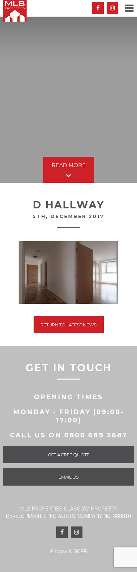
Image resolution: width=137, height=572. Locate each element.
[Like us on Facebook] (98, 8)
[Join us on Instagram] (112, 8)
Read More (69, 165)
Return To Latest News (69, 324)
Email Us (69, 477)
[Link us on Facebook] (62, 532)
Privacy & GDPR (68, 551)
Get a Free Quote (68, 454)
